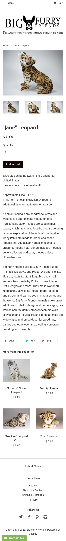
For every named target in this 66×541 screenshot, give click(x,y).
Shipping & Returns (33, 495)
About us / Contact (33, 490)
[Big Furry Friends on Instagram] (45, 517)
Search (33, 485)
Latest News (33, 466)
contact (16, 185)
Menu (10, 3)
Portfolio (33, 499)
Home (5, 45)
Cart (60, 3)
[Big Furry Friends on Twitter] (21, 517)
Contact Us (15, 537)
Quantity (8, 145)
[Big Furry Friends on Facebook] (29, 517)
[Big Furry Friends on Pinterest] (37, 517)
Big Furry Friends (36, 529)
